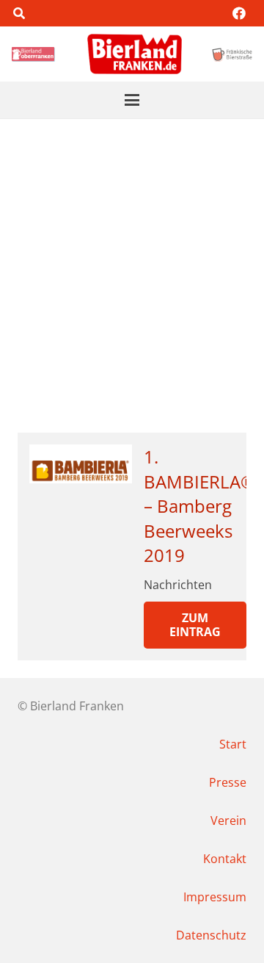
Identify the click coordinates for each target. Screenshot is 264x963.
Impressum (214, 897)
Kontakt (224, 859)
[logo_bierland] (35, 54)
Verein (228, 820)
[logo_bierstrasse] (231, 54)
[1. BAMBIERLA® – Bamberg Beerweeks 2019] (80, 463)
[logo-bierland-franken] (135, 54)
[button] (19, 13)
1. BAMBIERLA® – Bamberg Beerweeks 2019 (199, 505)
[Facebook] (239, 13)
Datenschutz (211, 935)
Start (232, 744)
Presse (227, 782)
